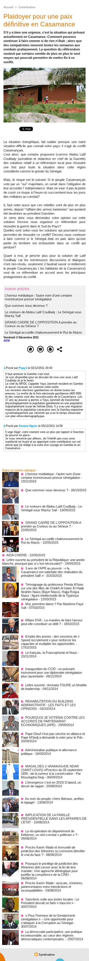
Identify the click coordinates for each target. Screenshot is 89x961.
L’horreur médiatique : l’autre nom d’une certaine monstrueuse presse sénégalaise (38, 297)
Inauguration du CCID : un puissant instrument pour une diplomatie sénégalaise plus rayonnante (51, 672)
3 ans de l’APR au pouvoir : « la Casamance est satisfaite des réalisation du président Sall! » (51, 571)
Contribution (27, 7)
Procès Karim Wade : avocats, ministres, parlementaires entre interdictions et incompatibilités (52, 886)
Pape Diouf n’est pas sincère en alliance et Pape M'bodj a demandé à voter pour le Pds (53, 735)
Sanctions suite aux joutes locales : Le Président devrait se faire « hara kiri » (50, 901)
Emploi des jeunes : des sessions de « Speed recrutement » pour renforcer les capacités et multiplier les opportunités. (50, 640)
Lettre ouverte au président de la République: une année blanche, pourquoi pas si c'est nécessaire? (43, 561)
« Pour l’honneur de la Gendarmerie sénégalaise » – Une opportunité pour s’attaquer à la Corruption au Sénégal (48, 919)
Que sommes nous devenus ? (26, 305)
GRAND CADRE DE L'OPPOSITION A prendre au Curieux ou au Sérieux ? (51, 524)
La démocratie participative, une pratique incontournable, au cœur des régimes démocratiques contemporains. (51, 935)
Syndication (47, 954)
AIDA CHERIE (16, 555)
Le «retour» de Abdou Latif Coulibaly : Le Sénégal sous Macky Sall (51, 508)
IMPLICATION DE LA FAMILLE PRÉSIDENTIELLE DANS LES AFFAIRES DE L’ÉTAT (54, 818)
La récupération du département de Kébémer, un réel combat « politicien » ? (49, 833)
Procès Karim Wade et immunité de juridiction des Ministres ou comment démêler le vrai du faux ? (53, 851)
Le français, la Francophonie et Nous (51, 652)
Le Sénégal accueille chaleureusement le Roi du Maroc (43, 332)
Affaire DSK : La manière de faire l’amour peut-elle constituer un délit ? (52, 622)
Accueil (8, 7)
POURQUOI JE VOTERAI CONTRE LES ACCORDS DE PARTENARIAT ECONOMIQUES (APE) (53, 721)
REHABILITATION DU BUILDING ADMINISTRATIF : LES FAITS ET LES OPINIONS (48, 704)
